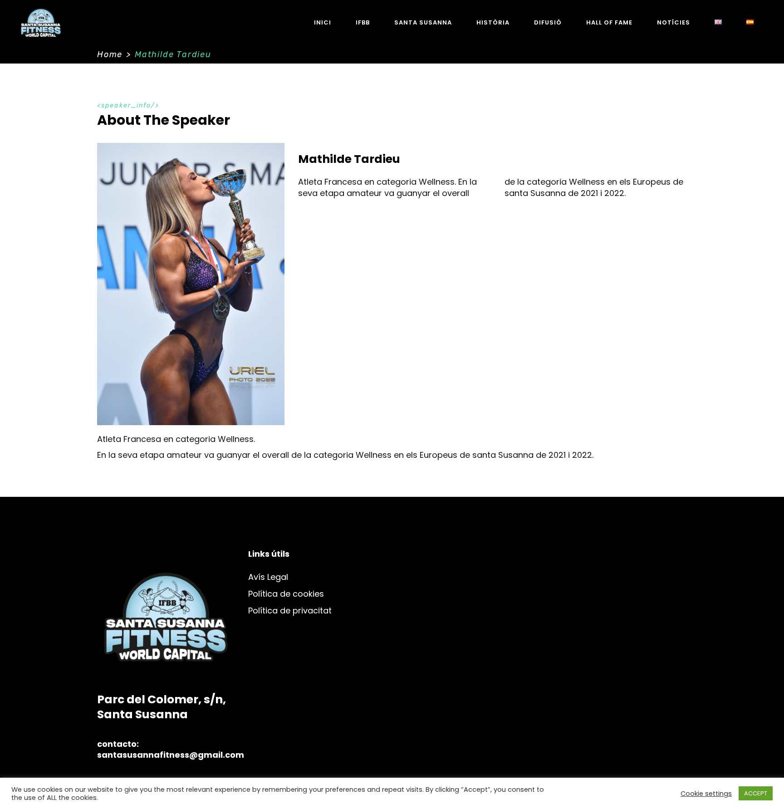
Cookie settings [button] (706, 793)
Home (109, 54)
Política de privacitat (290, 610)
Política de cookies (286, 593)
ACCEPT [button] (755, 793)
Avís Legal (268, 577)
